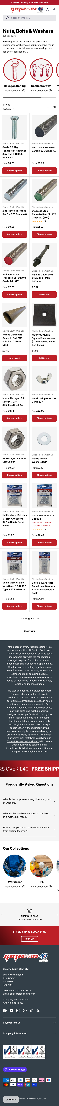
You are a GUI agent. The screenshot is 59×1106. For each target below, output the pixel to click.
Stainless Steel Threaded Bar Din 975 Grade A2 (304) (44, 214)
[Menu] (5, 10)
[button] (54, 10)
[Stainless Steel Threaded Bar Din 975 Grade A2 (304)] (44, 191)
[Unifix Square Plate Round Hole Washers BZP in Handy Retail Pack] (44, 563)
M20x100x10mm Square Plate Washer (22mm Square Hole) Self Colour (43, 339)
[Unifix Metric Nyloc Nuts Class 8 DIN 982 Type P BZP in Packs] (14, 563)
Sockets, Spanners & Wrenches (35, 734)
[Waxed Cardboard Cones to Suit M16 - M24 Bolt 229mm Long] (14, 315)
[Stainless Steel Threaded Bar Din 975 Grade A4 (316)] (14, 255)
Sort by (6, 105)
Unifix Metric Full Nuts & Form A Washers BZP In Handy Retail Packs (14, 520)
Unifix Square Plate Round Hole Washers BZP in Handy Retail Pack (43, 587)
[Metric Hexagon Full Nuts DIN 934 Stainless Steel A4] (14, 378)
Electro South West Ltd (19, 1099)
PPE (41, 882)
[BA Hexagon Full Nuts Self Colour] (14, 439)
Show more (29, 631)
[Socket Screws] (41, 70)
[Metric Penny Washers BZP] (44, 439)
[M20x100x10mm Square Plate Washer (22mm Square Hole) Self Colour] (44, 315)
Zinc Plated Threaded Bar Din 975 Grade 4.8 (14, 212)
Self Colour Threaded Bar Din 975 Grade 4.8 (44, 149)
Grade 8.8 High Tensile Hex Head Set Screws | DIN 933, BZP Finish (14, 152)
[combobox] (29, 18)
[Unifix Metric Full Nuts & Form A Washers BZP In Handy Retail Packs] (14, 495)
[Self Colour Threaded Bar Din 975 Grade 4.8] (44, 127)
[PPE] (41, 866)
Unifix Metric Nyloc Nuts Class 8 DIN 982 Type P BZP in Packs (14, 586)
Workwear (15, 882)
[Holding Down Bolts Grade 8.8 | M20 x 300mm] (44, 255)
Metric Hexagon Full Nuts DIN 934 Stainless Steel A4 (13, 401)
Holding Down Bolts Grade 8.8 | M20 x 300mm (42, 278)
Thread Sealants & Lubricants (23, 741)
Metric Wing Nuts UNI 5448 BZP (44, 400)
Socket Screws (41, 85)
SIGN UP (29, 939)
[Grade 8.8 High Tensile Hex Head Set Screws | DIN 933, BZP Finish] (14, 127)
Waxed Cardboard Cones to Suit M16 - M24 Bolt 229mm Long (13, 339)
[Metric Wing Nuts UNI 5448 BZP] (44, 378)
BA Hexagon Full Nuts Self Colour (14, 460)
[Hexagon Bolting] (14, 70)
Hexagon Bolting (15, 85)
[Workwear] (14, 866)
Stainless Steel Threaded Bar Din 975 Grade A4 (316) (14, 278)
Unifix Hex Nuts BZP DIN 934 (43, 517)
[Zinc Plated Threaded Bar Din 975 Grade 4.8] (14, 191)
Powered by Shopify (37, 1099)
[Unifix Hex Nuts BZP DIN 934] (44, 495)
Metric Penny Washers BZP (39, 460)
